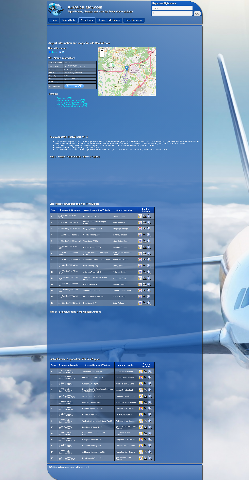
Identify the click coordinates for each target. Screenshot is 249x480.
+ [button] (102, 50)
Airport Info (87, 20)
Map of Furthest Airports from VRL (72, 104)
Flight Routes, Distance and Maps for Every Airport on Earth (100, 11)
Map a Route (68, 20)
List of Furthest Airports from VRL (72, 106)
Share (54, 52)
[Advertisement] (125, 33)
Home (54, 20)
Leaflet (152, 95)
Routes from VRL (74, 86)
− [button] (102, 55)
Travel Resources (134, 20)
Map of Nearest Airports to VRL (71, 100)
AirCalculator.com (85, 7)
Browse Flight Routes (109, 20)
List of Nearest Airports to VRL (70, 102)
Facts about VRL (64, 98)
